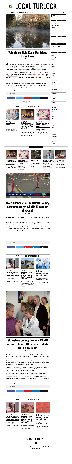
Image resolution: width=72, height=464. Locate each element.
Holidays (53, 98)
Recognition (53, 120)
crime (52, 71)
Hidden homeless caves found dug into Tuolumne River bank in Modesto (27, 125)
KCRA (18, 239)
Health (52, 96)
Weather (53, 27)
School (52, 127)
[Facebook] (63, 12)
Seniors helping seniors (10, 124)
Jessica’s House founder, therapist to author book (48, 161)
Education (53, 75)
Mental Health (54, 109)
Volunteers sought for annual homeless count (43, 124)
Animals (52, 59)
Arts (52, 64)
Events (52, 84)
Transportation (54, 136)
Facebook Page (54, 29)
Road (52, 123)
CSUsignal (19, 90)
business (53, 66)
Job (52, 105)
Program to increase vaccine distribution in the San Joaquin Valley (12, 273)
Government (53, 93)
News (52, 111)
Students (53, 132)
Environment (53, 82)
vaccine (29, 250)
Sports (52, 129)
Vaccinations (53, 141)
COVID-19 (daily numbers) (56, 23)
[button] (65, 15)
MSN (18, 383)
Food (52, 87)
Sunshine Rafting (37, 74)
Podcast (13, 12)
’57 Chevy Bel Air (34, 160)
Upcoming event (54, 139)
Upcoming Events (21, 12)
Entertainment (54, 80)
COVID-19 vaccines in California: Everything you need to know (42, 273)
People (28, 59)
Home (7, 12)
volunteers (29, 101)
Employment (53, 78)
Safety (52, 125)
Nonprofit (53, 114)
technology (53, 134)
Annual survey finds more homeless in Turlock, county (60, 162)
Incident (53, 102)
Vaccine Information (55, 25)
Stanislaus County (12, 75)
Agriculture (53, 57)
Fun (52, 91)
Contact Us (30, 12)
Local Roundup (54, 107)
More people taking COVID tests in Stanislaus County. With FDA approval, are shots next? (27, 275)
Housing (53, 100)
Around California (54, 62)
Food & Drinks (54, 89)
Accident (53, 55)
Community (53, 68)
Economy (53, 73)
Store (52, 32)
